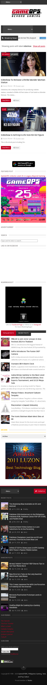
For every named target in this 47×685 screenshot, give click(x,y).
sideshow (11, 109)
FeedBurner (14, 654)
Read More (6, 100)
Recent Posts (23, 333)
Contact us (41, 491)
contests (34, 38)
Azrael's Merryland (7, 632)
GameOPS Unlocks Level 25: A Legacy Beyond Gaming (23, 176)
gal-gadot (14, 54)
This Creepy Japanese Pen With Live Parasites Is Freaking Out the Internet (27, 586)
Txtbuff (3, 637)
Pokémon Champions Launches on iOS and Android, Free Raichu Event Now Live (25, 538)
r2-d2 (4, 109)
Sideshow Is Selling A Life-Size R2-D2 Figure (22, 135)
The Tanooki (5, 621)
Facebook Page (17, 325)
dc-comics (5, 54)
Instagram (37, 325)
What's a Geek (6, 626)
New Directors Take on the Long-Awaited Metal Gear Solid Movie (25, 575)
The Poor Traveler (7, 623)
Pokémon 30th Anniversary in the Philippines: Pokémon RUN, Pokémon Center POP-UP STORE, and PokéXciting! (27, 516)
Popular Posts (8, 333)
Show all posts (39, 46)
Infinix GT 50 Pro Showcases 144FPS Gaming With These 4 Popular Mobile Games (26, 549)
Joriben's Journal (6, 634)
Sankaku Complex (7, 629)
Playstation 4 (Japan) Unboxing (24, 405)
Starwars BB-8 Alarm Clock (22, 364)
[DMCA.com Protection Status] (7, 662)
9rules (30, 680)
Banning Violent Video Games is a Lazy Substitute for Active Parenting (24, 528)
